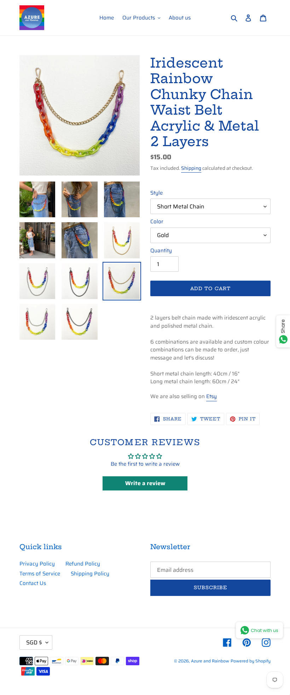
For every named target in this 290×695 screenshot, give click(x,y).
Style (156, 193)
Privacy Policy (37, 563)
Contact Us (32, 583)
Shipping (191, 168)
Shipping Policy (90, 573)
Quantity (161, 251)
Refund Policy (82, 563)
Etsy (211, 396)
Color (156, 222)
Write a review (145, 483)
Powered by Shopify (251, 660)
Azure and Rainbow (210, 660)
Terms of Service (39, 573)
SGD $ (34, 642)
